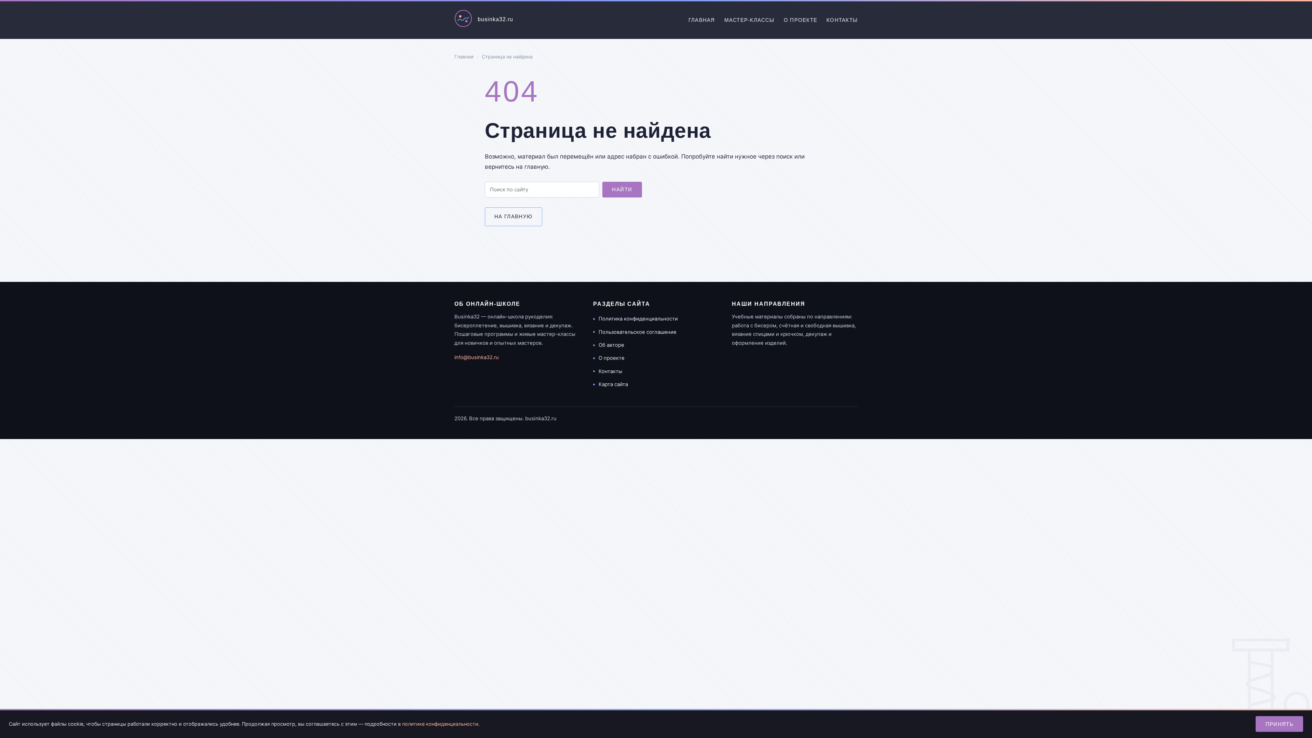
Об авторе (611, 345)
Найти (622, 189)
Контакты (842, 20)
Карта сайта (613, 384)
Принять (1280, 724)
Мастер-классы (749, 20)
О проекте (800, 20)
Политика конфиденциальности (638, 319)
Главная (701, 20)
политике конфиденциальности (440, 724)
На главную (513, 216)
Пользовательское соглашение (637, 332)
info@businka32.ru (476, 357)
